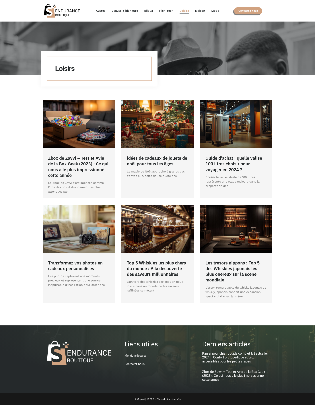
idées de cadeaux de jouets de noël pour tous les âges (157, 161)
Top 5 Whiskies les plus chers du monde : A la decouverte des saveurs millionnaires (156, 268)
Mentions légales (135, 355)
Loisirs (184, 10)
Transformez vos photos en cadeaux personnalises (75, 265)
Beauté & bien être (125, 10)
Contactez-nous (135, 364)
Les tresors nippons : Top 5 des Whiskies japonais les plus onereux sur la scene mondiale (232, 271)
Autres (100, 10)
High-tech (166, 10)
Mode (215, 10)
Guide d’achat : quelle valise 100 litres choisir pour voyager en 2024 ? (233, 163)
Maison (200, 10)
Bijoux (148, 10)
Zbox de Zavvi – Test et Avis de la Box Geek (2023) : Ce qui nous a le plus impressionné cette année (78, 166)
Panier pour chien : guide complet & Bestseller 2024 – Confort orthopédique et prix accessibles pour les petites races (235, 357)
